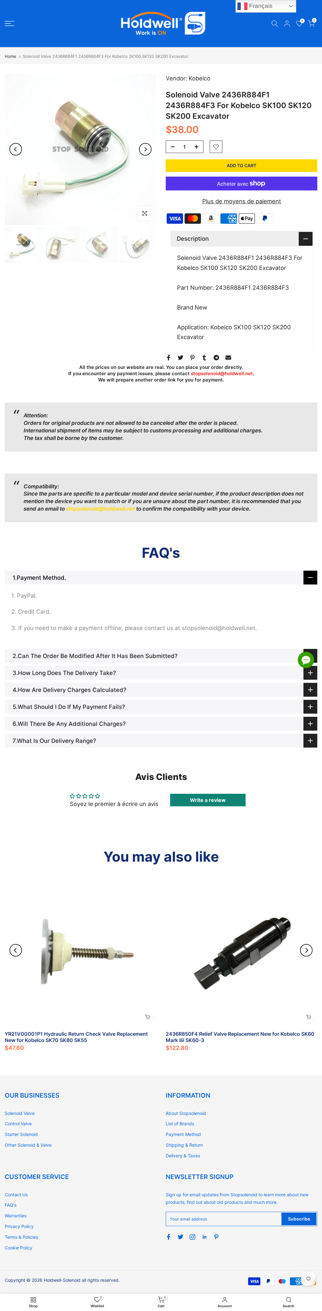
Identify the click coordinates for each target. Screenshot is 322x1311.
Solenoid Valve (20, 1113)
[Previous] (15, 149)
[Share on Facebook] (168, 357)
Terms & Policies (21, 1237)
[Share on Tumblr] (204, 357)
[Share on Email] (228, 357)
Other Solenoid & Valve (28, 1145)
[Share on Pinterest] (192, 357)
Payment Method (183, 1134)
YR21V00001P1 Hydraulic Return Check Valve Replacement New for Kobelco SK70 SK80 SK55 (76, 1037)
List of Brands (180, 1123)
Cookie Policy (18, 1247)
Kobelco (199, 78)
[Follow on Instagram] (192, 1237)
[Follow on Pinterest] (216, 1237)
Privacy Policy (19, 1226)
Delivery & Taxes (183, 1155)
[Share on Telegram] (216, 357)
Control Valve (18, 1123)
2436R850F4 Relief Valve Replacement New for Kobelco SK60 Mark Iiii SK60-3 (240, 1037)
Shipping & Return (184, 1145)
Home (10, 56)
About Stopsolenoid (186, 1113)
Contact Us (16, 1194)
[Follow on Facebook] (168, 1237)
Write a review (208, 800)
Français (260, 6)
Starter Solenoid (21, 1134)
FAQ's (10, 1205)
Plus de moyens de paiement (241, 201)
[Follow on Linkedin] (204, 1237)
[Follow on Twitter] (180, 1237)
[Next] (145, 149)
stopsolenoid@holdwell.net (222, 373)
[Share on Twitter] (180, 357)
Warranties (15, 1215)
